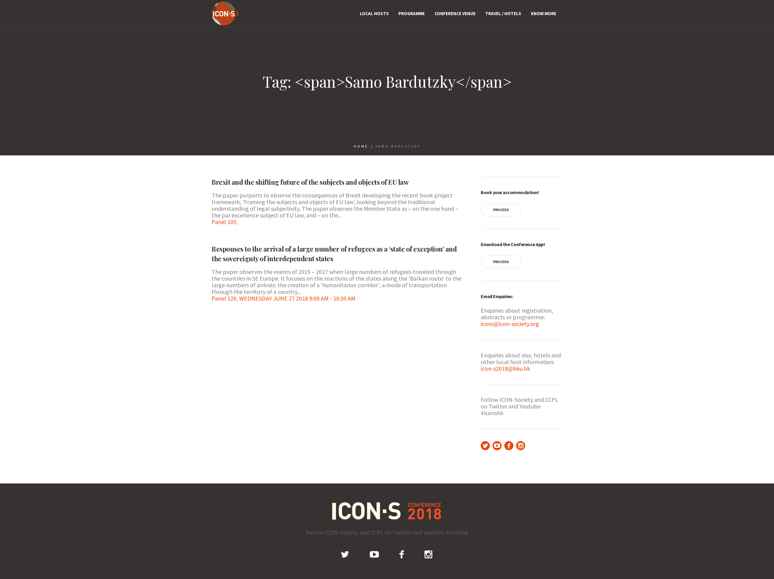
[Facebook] (508, 445)
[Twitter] (485, 445)
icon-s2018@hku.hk (505, 368)
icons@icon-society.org (510, 323)
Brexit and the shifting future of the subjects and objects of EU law (310, 182)
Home (361, 146)
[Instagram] (520, 445)
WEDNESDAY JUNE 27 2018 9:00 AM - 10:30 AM (297, 298)
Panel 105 (224, 222)
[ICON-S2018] (387, 511)
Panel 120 (224, 298)
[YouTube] (497, 445)
